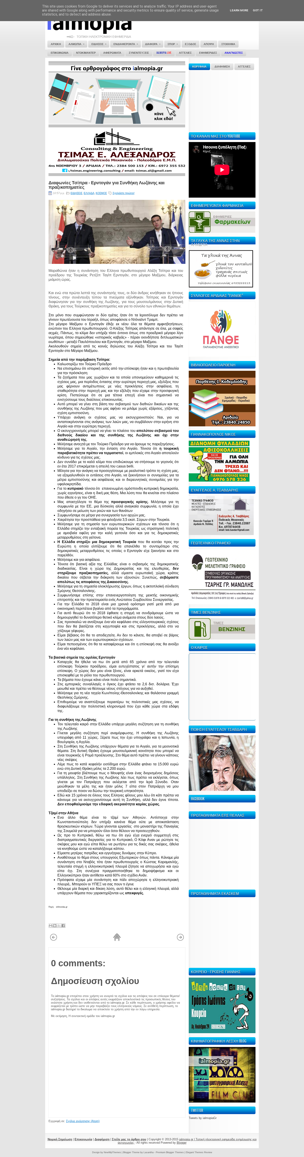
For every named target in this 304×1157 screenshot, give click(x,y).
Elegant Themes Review (199, 1152)
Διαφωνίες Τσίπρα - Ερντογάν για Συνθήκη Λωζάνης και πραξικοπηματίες (107, 184)
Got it (258, 10)
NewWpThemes (112, 1152)
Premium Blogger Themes (170, 1152)
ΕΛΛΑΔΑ (89, 193)
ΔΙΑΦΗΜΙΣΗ (222, 66)
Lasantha (149, 1152)
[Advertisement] (222, 100)
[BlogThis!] (55, 925)
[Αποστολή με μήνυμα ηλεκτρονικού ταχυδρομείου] (50, 925)
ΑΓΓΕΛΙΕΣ (244, 66)
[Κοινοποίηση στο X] (59, 925)
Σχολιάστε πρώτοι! (123, 193)
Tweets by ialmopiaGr (203, 1118)
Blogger (181, 1142)
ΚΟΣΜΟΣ (101, 193)
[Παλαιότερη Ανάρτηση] (180, 940)
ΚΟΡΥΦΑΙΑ (199, 66)
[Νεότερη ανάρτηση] (53, 940)
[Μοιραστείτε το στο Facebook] (63, 925)
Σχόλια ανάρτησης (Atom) (82, 1121)
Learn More (239, 10)
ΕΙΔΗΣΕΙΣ (76, 193)
